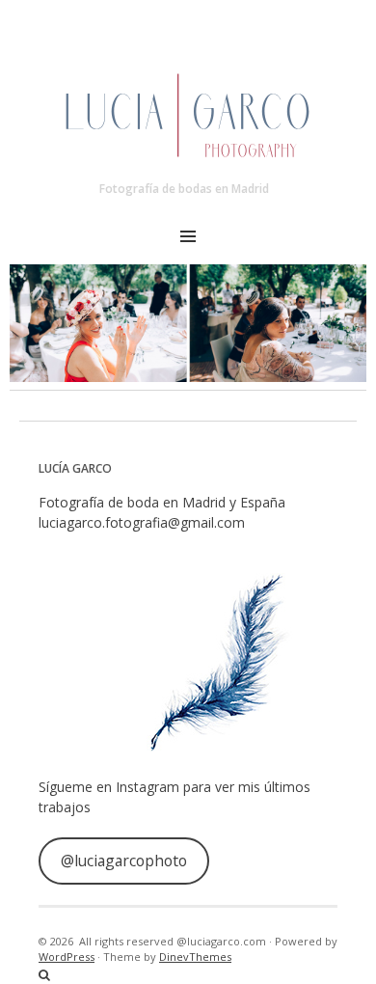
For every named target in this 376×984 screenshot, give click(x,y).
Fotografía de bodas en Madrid (184, 188)
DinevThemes (195, 956)
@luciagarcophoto (124, 860)
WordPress (66, 956)
